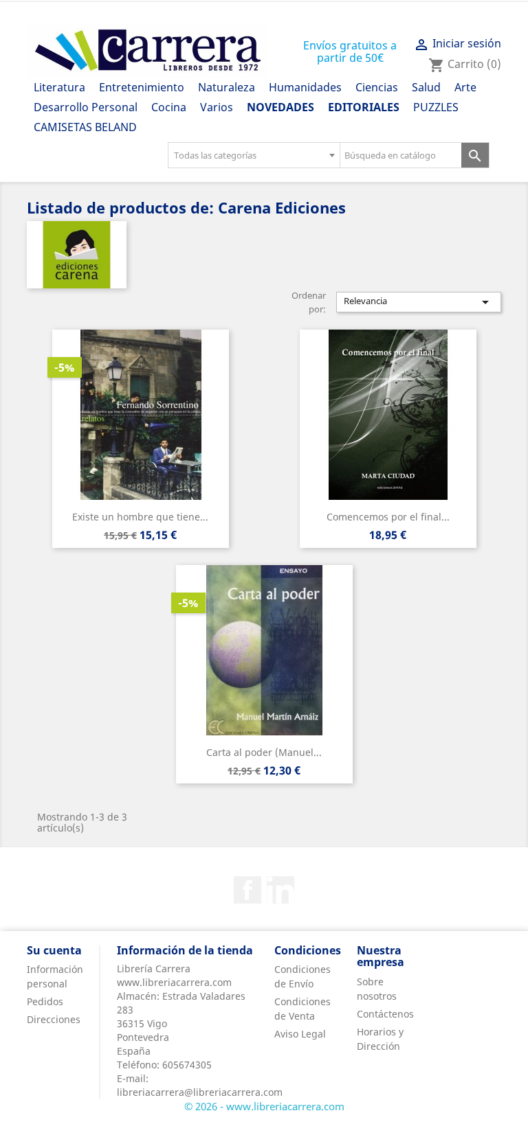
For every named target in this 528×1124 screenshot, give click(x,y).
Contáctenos (385, 1013)
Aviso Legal (300, 1033)
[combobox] (254, 155)
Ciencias (376, 87)
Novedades (280, 107)
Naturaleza (226, 87)
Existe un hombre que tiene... (140, 516)
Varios (216, 107)
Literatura (59, 87)
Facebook (247, 890)
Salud (426, 87)
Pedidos (45, 1001)
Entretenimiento (141, 87)
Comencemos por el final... (388, 516)
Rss (280, 890)
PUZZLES (436, 107)
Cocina (168, 107)
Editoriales (363, 107)
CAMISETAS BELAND (85, 127)
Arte (465, 87)
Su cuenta (54, 950)
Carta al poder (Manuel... (264, 752)
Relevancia (419, 302)
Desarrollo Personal (86, 107)
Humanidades (305, 87)
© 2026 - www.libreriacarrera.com (264, 1106)
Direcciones (53, 1019)
